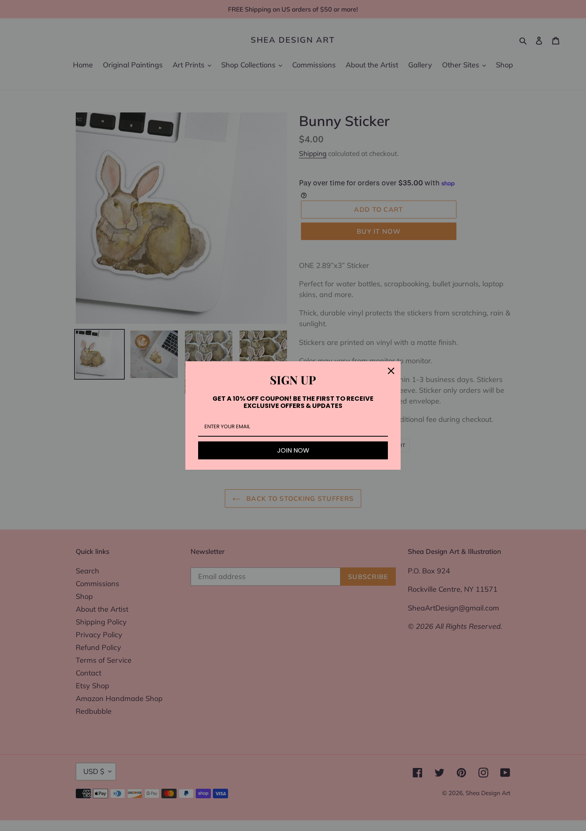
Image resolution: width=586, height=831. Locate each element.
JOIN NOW (293, 450)
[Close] (391, 370)
